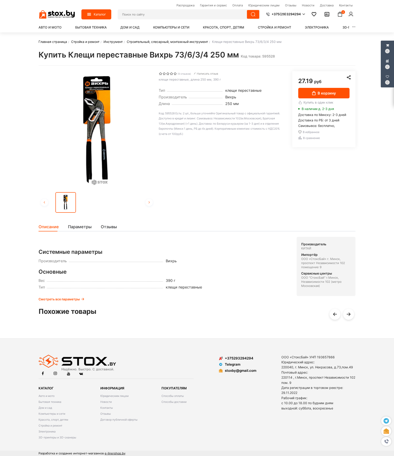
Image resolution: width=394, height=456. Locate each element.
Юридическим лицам (114, 396)
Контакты (106, 407)
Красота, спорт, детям (223, 27)
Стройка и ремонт (274, 27)
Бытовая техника (91, 27)
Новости (106, 402)
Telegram (232, 364)
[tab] (51, 226)
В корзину (327, 93)
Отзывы (105, 413)
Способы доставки (174, 402)
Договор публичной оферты (118, 419)
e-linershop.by (115, 453)
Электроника (317, 27)
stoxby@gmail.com (240, 370)
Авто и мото (50, 27)
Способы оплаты (172, 396)
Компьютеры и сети (171, 27)
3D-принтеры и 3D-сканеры (57, 437)
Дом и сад (130, 27)
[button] (386, 441)
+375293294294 (239, 358)
